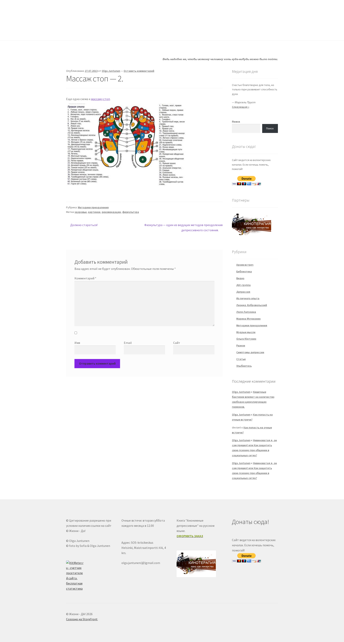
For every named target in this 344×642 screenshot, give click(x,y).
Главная (71, 33)
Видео (240, 278)
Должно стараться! (84, 225)
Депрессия (243, 292)
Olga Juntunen (111, 71)
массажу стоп (100, 99)
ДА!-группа (92, 33)
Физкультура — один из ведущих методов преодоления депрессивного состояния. (183, 227)
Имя (77, 343)
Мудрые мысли (245, 332)
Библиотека (244, 271)
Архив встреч (244, 264)
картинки (94, 212)
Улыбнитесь (203, 33)
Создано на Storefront (82, 619)
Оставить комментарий (139, 71)
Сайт (176, 343)
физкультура (130, 212)
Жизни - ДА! (82, 12)
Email (128, 343)
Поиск (236, 121)
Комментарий (85, 278)
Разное (240, 345)
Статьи (146, 33)
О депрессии (173, 33)
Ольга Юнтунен (246, 339)
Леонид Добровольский (251, 305)
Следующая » (240, 107)
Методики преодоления (93, 207)
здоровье (81, 212)
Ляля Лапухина (246, 312)
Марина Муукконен (248, 318)
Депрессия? (120, 33)
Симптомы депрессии (250, 352)
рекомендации (111, 212)
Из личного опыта (247, 298)
